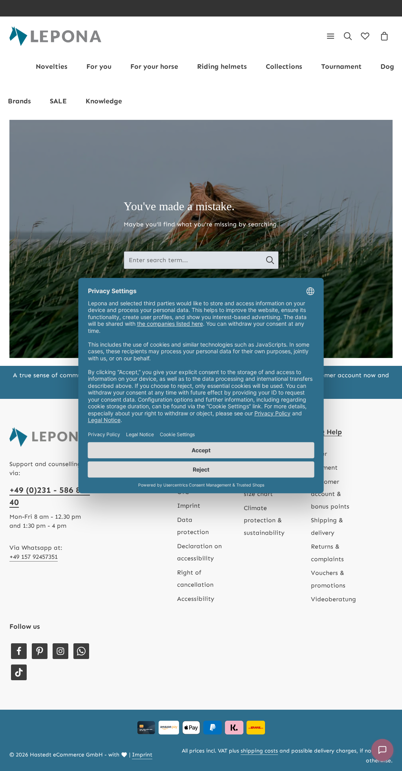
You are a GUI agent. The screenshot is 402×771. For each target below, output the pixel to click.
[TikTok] (19, 672)
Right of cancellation (195, 578)
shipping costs (259, 750)
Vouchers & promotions (328, 579)
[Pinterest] (40, 651)
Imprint (188, 505)
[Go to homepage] (55, 36)
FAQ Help (326, 432)
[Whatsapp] (81, 651)
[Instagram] (60, 651)
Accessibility (195, 598)
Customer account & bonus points (330, 494)
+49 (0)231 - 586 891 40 (49, 496)
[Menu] (330, 36)
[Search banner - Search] (270, 260)
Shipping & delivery (327, 526)
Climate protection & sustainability (264, 520)
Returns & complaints (327, 552)
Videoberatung (333, 599)
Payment (324, 467)
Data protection (193, 526)
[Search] (348, 36)
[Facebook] (19, 651)
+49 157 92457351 (33, 556)
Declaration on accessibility (199, 552)
